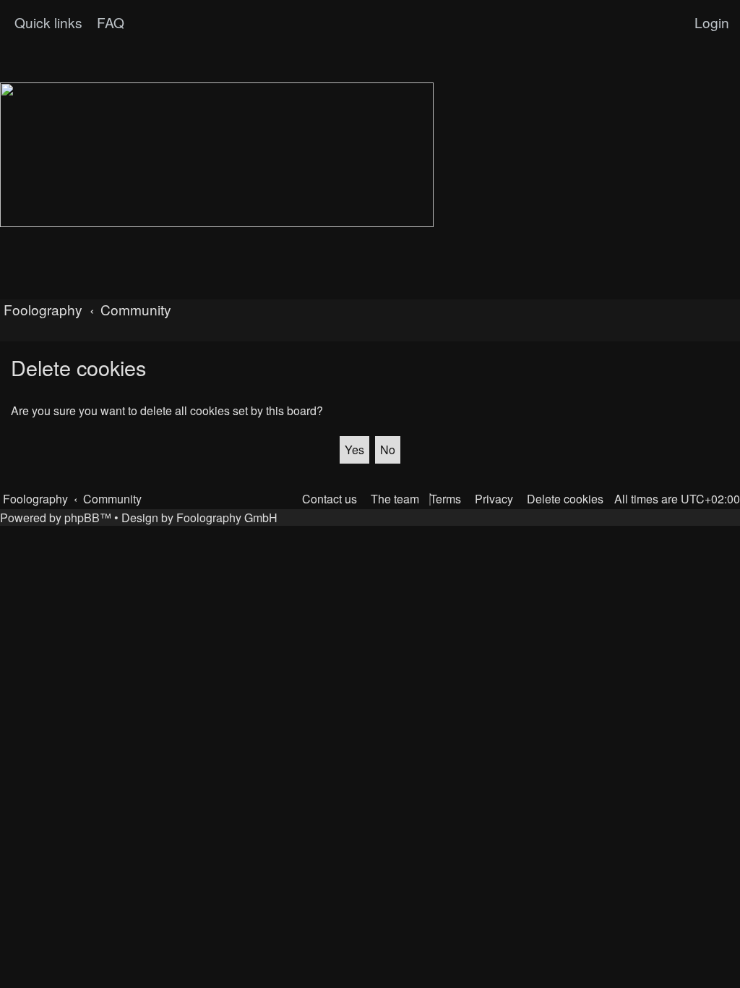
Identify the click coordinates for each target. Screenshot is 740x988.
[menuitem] (108, 22)
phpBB (82, 517)
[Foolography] (217, 154)
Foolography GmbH (227, 517)
